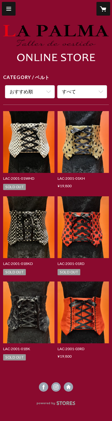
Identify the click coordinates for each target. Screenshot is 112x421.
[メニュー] (9, 9)
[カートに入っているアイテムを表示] (103, 9)
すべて (69, 91)
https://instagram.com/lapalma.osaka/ (56, 387)
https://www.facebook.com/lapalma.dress (43, 387)
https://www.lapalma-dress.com (68, 387)
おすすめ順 (21, 91)
